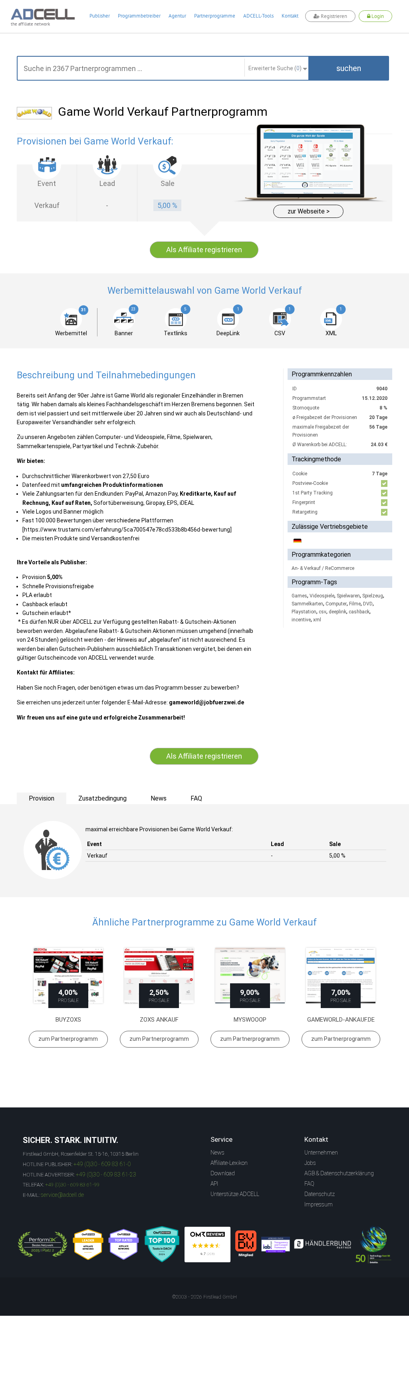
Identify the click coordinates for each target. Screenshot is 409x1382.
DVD (368, 604)
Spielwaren (348, 596)
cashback (359, 612)
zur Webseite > (309, 211)
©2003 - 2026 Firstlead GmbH (204, 1297)
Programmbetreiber (139, 15)
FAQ (309, 1183)
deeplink (337, 612)
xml (317, 620)
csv (322, 612)
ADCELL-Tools (258, 15)
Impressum (318, 1204)
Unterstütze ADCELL (234, 1194)
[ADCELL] (207, 1244)
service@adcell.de (62, 1195)
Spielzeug (372, 596)
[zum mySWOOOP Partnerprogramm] (250, 975)
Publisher (99, 15)
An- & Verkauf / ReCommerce (323, 568)
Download (222, 1173)
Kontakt (290, 15)
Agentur (177, 15)
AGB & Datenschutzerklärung (339, 1173)
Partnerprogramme (214, 15)
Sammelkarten (307, 604)
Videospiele (322, 596)
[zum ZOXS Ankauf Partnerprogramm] (159, 975)
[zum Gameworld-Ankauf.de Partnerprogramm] (341, 975)
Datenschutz (319, 1194)
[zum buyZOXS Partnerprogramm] (68, 975)
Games (299, 596)
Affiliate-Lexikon (229, 1163)
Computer (336, 604)
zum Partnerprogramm (68, 1039)
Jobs (310, 1163)
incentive (301, 620)
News (217, 1152)
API (214, 1183)
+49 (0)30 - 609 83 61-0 (102, 1164)
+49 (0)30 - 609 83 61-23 (106, 1174)
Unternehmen (321, 1152)
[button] (348, 68)
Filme (355, 604)
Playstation (304, 612)
